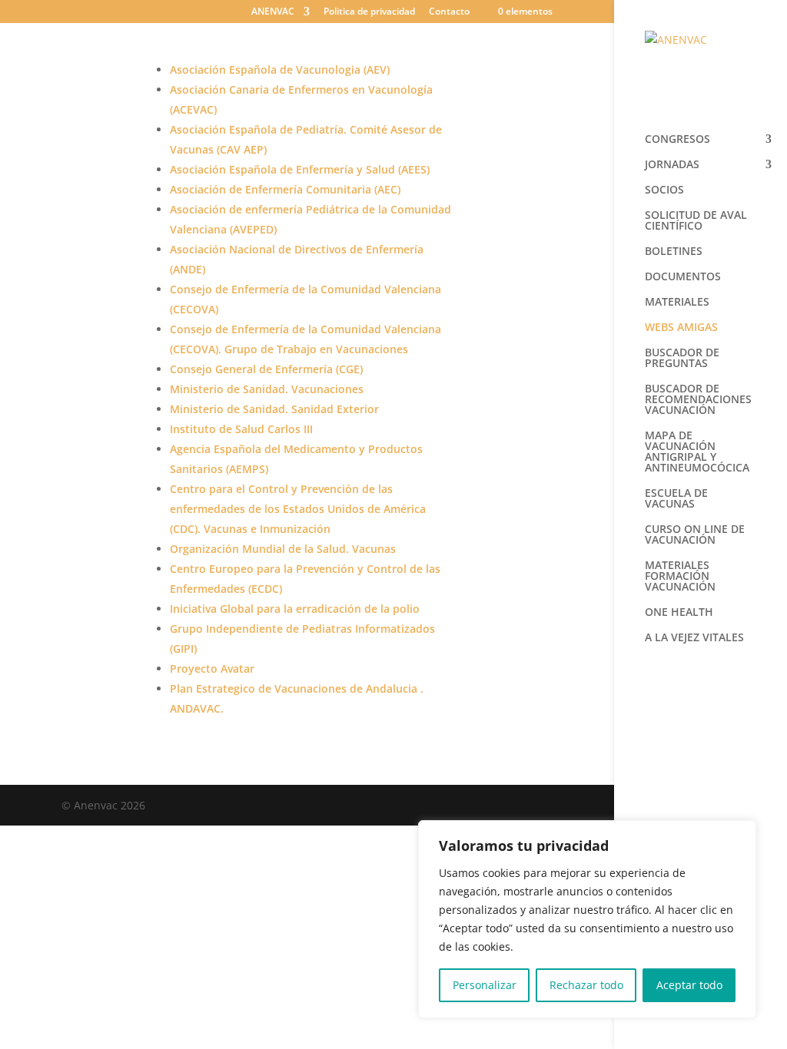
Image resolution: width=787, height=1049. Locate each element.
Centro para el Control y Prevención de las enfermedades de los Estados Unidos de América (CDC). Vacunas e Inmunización (298, 508)
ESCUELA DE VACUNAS (676, 499)
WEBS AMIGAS (681, 328)
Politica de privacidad (369, 12)
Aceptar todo (689, 985)
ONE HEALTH (679, 613)
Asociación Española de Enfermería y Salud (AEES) (300, 169)
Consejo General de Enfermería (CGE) (266, 369)
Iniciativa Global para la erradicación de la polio (295, 608)
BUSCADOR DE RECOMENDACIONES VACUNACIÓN (698, 400)
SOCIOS (664, 190)
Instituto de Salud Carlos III (243, 429)
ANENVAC (272, 12)
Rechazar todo (586, 985)
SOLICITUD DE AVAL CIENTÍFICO (696, 221)
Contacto (449, 12)
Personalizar (484, 985)
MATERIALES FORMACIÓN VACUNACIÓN (680, 577)
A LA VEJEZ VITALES (694, 638)
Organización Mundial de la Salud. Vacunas (284, 548)
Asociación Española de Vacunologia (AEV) (281, 69)
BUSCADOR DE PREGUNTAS (682, 358)
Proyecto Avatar (212, 668)
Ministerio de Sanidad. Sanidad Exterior (276, 409)
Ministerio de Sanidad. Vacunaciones (267, 389)
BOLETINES (673, 252)
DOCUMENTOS (683, 277)
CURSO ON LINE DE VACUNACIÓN (695, 535)
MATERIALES (677, 302)
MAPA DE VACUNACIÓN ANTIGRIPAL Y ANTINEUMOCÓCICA (697, 452)
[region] (587, 919)
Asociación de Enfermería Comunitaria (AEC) (285, 189)
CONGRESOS (677, 140)
